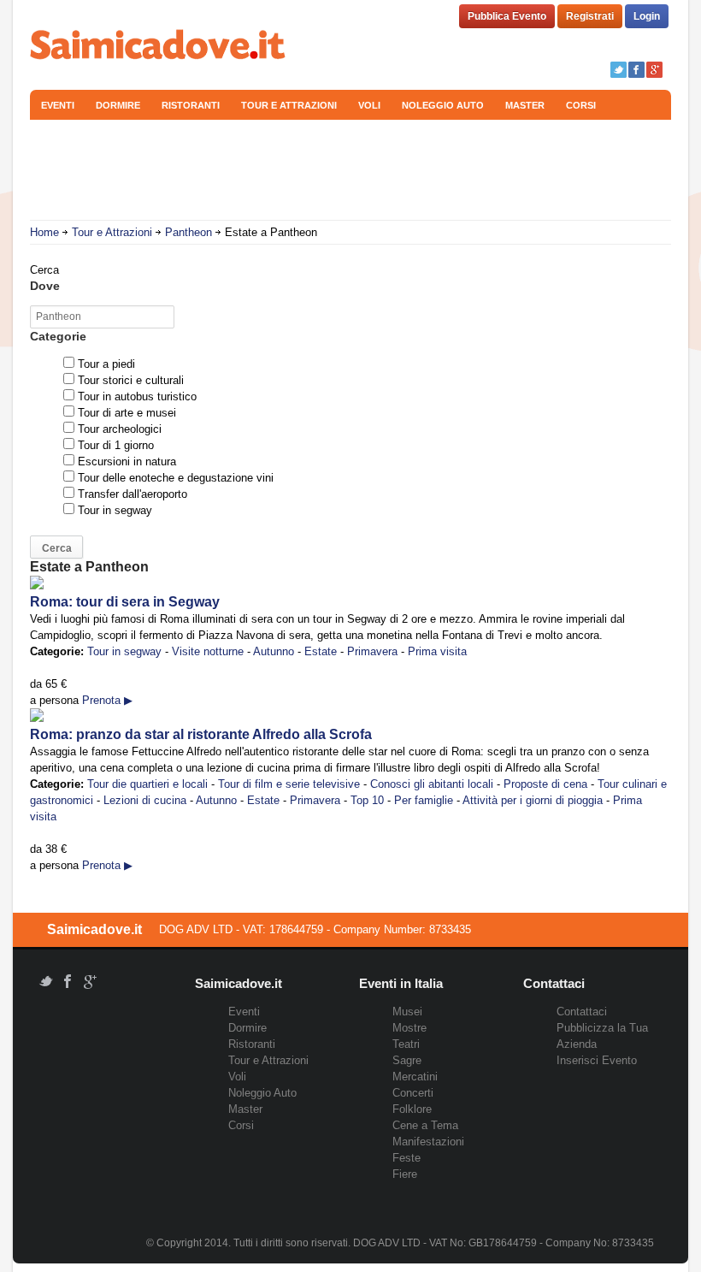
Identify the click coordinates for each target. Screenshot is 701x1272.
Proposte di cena (545, 784)
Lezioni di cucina (144, 800)
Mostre (409, 1027)
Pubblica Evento (507, 16)
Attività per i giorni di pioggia (532, 800)
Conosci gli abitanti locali (431, 784)
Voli (369, 105)
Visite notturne (208, 651)
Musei (407, 1011)
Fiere (404, 1174)
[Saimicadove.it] (158, 46)
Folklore (412, 1109)
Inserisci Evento (597, 1060)
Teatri (406, 1044)
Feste (406, 1157)
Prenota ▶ (107, 700)
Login (646, 16)
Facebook (636, 70)
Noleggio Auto (443, 105)
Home (44, 232)
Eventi (57, 105)
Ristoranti (191, 105)
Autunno (273, 651)
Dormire (118, 105)
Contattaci (582, 1011)
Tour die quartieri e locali (147, 784)
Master (525, 105)
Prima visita (437, 651)
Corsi (581, 105)
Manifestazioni (428, 1141)
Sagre (406, 1060)
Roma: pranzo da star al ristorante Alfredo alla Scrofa (201, 734)
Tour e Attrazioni (289, 105)
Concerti (412, 1092)
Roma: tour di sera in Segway (125, 602)
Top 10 (367, 800)
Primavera (372, 651)
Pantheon (188, 232)
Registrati (590, 16)
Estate (320, 651)
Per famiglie (423, 800)
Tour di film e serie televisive (289, 784)
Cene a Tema (425, 1125)
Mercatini (415, 1076)
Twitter (618, 70)
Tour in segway (124, 651)
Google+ (654, 70)
